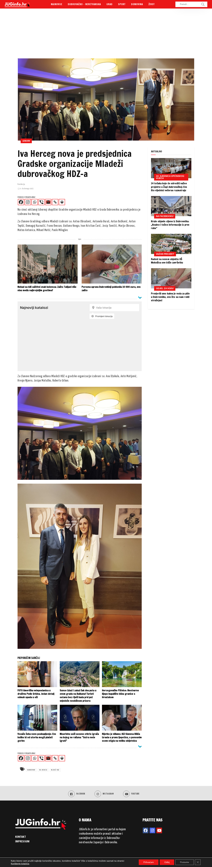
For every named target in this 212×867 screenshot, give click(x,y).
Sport (122, 4)
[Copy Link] (55, 202)
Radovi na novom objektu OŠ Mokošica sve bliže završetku (167, 260)
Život (152, 4)
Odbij (166, 862)
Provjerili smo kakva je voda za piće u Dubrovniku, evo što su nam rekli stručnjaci (170, 297)
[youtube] (159, 830)
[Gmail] (48, 202)
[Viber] (41, 202)
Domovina (137, 4)
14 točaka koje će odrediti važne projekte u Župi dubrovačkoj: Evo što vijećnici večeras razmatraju (169, 187)
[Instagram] (28, 202)
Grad (109, 4)
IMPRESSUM (22, 841)
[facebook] (145, 830)
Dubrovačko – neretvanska (84, 4)
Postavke (184, 862)
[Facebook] (21, 202)
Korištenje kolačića (20, 863)
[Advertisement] (106, 35)
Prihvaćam (148, 862)
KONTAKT (20, 836)
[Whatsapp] (35, 202)
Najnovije (56, 4)
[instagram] (152, 830)
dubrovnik (31, 770)
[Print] (62, 202)
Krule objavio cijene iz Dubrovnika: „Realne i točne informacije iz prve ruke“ (170, 225)
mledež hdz (55, 770)
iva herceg (43, 770)
